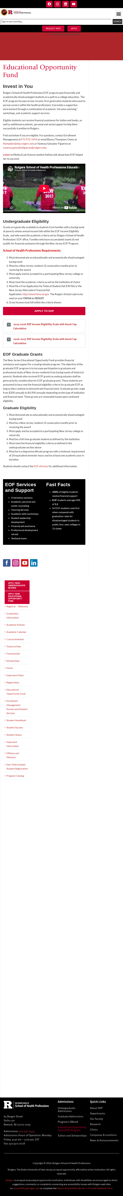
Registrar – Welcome (17, 606)
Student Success (14, 727)
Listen (6, 154)
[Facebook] (49, 4)
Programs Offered (68, 1121)
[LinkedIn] (34, 563)
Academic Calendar (16, 631)
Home (46, 34)
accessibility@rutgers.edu (27, 1188)
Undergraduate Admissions (66, 1109)
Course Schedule (15, 639)
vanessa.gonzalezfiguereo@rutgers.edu (24, 147)
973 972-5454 (29, 139)
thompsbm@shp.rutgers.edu (18, 143)
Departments (97, 1113)
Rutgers (10, 1180)
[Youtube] (73, 4)
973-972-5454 (27, 1131)
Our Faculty (96, 1119)
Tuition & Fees (13, 646)
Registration (12, 682)
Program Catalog (15, 775)
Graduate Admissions (70, 1116)
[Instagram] (57, 4)
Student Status (14, 734)
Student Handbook (16, 720)
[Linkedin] (65, 4)
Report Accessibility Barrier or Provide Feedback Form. (85, 1188)
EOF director (41, 466)
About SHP (96, 1108)
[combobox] (56, 21)
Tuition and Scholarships (72, 1135)
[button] (118, 13)
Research (95, 1124)
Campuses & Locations (103, 1135)
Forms (9, 667)
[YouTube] (24, 563)
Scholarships (13, 660)
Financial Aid (13, 653)
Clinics (94, 1129)
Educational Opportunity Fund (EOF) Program (72, 1128)
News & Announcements (104, 1140)
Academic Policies (15, 624)
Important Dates (15, 675)
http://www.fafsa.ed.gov (35, 294)
